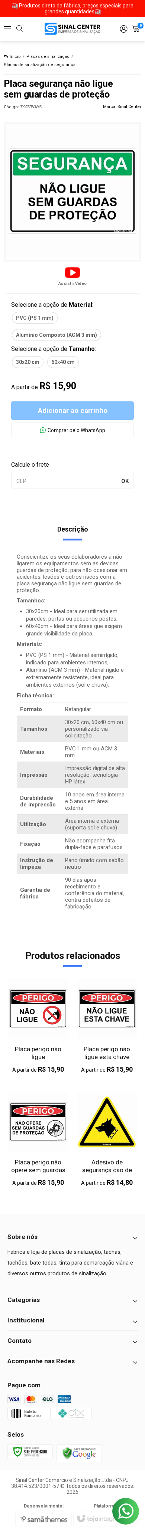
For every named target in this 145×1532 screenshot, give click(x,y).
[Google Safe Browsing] (79, 1453)
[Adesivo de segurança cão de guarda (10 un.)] (107, 1139)
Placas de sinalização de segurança (39, 64)
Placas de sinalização (48, 56)
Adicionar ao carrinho (72, 410)
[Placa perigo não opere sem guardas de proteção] (38, 1139)
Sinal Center (129, 106)
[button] (72, 275)
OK (125, 481)
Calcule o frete (30, 464)
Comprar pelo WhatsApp (76, 430)
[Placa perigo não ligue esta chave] (107, 1026)
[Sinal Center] (72, 29)
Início (15, 56)
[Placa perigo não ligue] (38, 1026)
